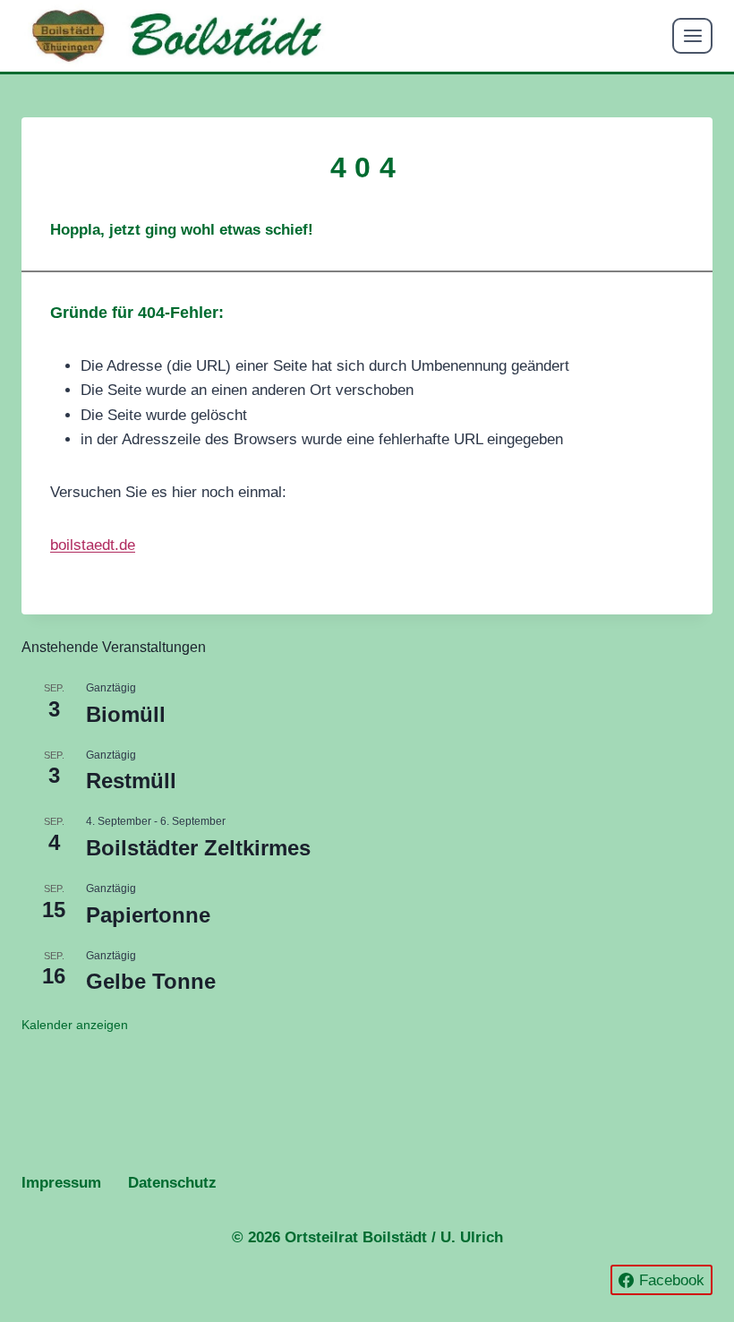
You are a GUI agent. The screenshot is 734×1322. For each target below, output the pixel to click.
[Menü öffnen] (692, 35)
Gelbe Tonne (151, 981)
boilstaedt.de (92, 545)
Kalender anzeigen (74, 1024)
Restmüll (131, 780)
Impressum (61, 1182)
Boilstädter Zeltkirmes (198, 848)
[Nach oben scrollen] (651, 1256)
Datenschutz (172, 1182)
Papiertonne (148, 915)
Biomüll (126, 714)
